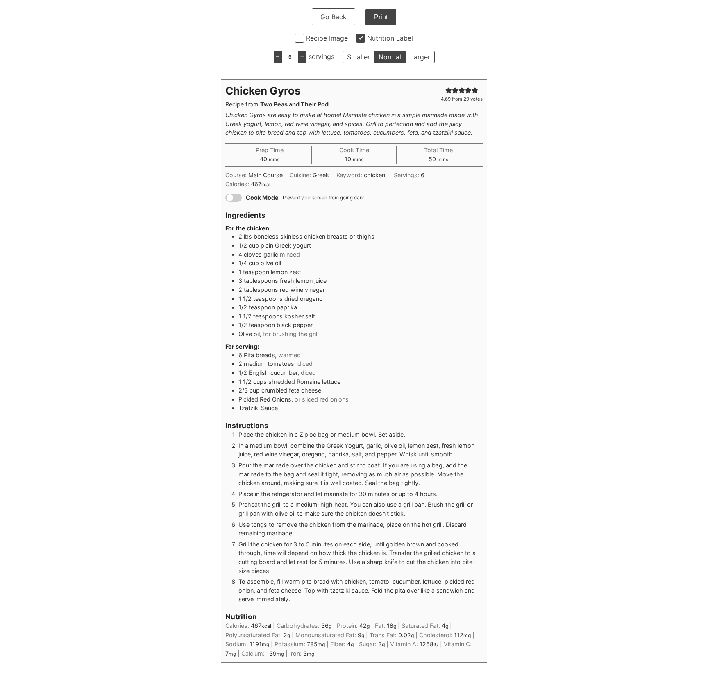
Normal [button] (390, 57)
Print (381, 17)
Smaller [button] (358, 57)
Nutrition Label (390, 38)
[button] (448, 90)
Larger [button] (420, 57)
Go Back (333, 17)
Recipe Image (327, 38)
